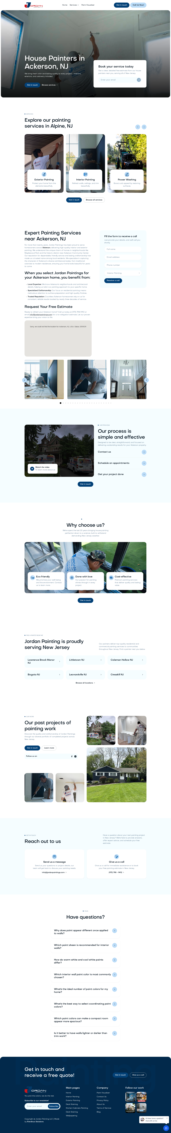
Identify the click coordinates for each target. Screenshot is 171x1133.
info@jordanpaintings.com (41, 315)
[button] (74, 5)
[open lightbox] (32, 469)
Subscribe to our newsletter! (37, 1101)
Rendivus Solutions (35, 1122)
